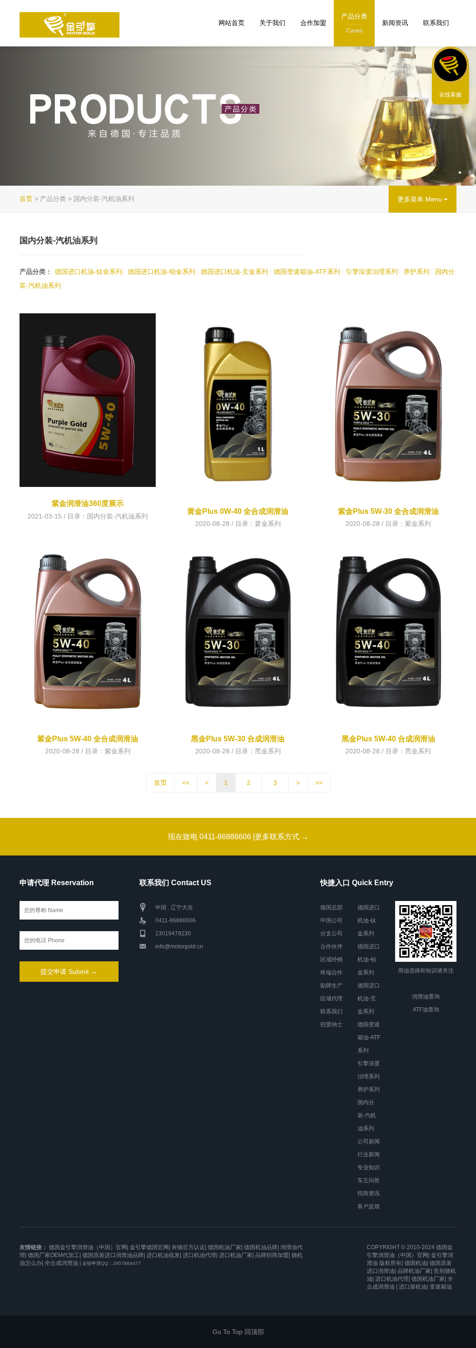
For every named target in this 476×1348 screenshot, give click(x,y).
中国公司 (331, 920)
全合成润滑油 (61, 1263)
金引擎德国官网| (150, 1247)
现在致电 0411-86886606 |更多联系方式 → (238, 837)
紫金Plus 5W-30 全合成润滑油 (388, 511)
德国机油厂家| (225, 1247)
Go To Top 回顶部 (238, 1331)
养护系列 (416, 271)
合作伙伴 (331, 946)
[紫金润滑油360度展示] (88, 400)
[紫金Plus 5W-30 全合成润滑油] (388, 404)
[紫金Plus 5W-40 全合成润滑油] (88, 631)
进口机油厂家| (236, 1255)
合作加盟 (313, 22)
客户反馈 (368, 1206)
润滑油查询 (426, 996)
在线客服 (450, 94)
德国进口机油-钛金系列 (88, 271)
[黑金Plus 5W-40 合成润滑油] (388, 631)
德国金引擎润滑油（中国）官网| (88, 1247)
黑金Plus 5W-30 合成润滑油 (237, 739)
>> (319, 782)
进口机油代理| (200, 1255)
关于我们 (272, 22)
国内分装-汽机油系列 (117, 516)
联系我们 (436, 22)
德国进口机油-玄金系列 (234, 271)
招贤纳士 (331, 1024)
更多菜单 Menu (420, 199)
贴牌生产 (331, 985)
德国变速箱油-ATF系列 (307, 271)
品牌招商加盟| (272, 1255)
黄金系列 (268, 523)
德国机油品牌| (261, 1247)
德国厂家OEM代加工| (54, 1255)
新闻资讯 (395, 22)
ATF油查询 (426, 1009)
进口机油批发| (163, 1255)
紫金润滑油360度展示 (88, 503)
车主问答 (368, 1180)
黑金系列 (268, 751)
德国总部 (331, 907)
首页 (26, 198)
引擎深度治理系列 (372, 271)
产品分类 (354, 23)
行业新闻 (368, 1154)
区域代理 (331, 998)
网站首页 (231, 22)
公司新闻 (368, 1141)
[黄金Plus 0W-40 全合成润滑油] (238, 404)
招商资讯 (368, 1193)
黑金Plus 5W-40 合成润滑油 (388, 739)
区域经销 (331, 959)
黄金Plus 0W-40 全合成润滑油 (237, 511)
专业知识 (368, 1167)
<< (186, 782)
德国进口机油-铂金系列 (161, 271)
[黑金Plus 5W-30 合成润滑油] (238, 631)
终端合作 (331, 972)
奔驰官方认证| (189, 1247)
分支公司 (331, 933)
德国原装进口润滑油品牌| (113, 1255)
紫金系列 (418, 523)
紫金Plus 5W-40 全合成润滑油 (87, 739)
